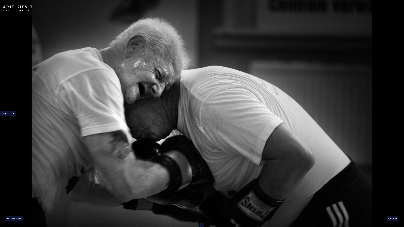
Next (391, 218)
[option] (202, 113)
